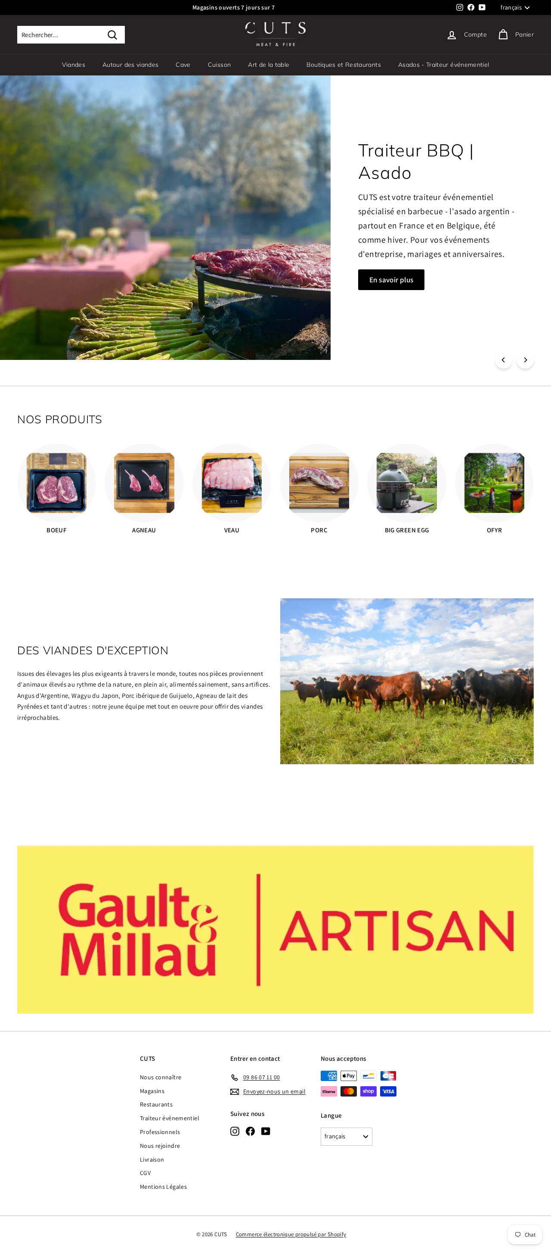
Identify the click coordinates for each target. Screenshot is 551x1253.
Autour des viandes (130, 65)
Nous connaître (160, 1077)
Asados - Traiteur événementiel (443, 65)
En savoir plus (61, 254)
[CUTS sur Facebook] (250, 1131)
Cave (183, 65)
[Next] (525, 360)
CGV (145, 1173)
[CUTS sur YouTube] (265, 1131)
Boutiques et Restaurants (343, 65)
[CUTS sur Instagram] (234, 1131)
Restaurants (156, 1104)
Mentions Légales (163, 1187)
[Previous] (503, 360)
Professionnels (160, 1132)
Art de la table (268, 65)
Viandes (73, 65)
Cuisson (219, 65)
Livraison (152, 1159)
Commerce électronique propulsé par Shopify (291, 1234)
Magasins (152, 1091)
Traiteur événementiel (169, 1118)
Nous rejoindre (160, 1146)
